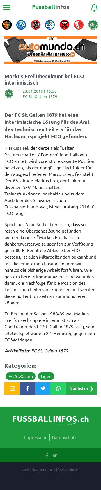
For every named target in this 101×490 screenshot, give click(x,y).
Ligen (46, 376)
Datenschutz (64, 437)
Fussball (50, 6)
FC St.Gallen (20, 376)
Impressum (35, 437)
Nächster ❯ (81, 388)
